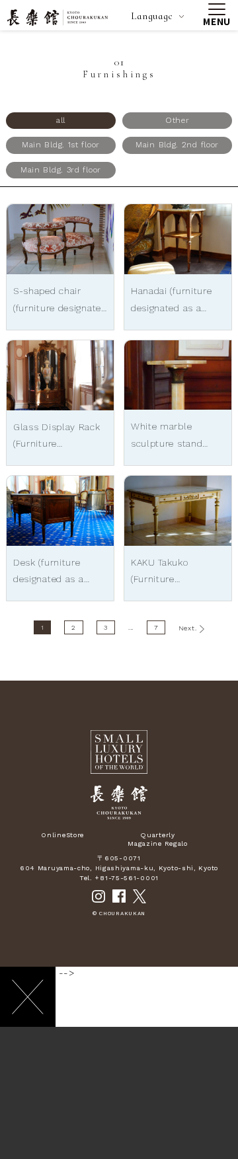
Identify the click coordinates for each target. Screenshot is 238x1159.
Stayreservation (71, 1136)
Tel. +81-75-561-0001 (119, 877)
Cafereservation (167, 1136)
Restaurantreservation (119, 1136)
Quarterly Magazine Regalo (158, 839)
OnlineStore (62, 835)
